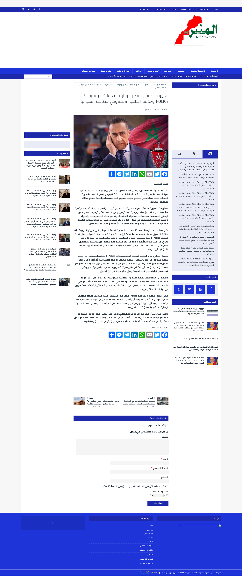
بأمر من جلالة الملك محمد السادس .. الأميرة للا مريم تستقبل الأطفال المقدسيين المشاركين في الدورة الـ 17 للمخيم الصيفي (196, 167)
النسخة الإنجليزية (145, 9)
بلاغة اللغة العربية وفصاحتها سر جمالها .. (199, 339)
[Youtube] (34, 9)
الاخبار (147, 109)
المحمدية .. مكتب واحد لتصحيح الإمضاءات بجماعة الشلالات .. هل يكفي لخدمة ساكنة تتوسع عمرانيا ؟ (196, 240)
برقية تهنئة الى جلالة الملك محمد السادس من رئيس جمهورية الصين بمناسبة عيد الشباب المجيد (195, 196)
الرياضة (138, 71)
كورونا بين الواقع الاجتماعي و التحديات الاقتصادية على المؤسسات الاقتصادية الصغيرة (188, 311)
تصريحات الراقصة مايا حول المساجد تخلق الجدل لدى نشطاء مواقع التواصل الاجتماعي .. (195, 348)
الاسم (165, 459)
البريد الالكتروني (160, 468)
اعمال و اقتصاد (88, 71)
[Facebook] (39, 9)
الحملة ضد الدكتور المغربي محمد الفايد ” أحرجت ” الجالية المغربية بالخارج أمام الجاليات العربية (189, 360)
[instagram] (23, 9)
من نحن (150, 530)
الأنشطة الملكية (198, 71)
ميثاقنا (150, 537)
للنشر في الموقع (186, 9)
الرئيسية (214, 71)
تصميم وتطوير (174, 572)
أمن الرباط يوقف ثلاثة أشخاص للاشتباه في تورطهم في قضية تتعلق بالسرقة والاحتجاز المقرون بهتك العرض (196, 229)
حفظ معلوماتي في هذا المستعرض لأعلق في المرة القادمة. (134, 486)
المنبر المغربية (159, 109)
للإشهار (173, 9)
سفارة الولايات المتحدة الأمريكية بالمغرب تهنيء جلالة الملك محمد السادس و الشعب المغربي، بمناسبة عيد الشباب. (196, 262)
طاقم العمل (148, 533)
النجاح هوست (158, 572)
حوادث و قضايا (123, 71)
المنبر (216, 9)
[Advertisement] (88, 41)
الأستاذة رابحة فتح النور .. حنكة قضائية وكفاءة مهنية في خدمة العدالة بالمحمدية (196, 176)
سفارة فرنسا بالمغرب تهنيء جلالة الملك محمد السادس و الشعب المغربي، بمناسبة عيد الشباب (196, 251)
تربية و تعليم (153, 71)
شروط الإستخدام (203, 9)
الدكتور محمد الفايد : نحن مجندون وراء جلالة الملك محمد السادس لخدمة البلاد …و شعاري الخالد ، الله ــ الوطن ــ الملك (189, 326)
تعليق (165, 437)
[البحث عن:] (38, 76)
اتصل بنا (150, 541)
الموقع (164, 477)
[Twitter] (28, 9)
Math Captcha (160, 491)
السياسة (168, 71)
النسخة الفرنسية (160, 9)
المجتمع (181, 71)
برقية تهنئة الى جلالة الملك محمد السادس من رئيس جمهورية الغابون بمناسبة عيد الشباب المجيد (196, 185)
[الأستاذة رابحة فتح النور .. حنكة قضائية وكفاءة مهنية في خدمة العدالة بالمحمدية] (64, 179)
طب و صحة (106, 71)
